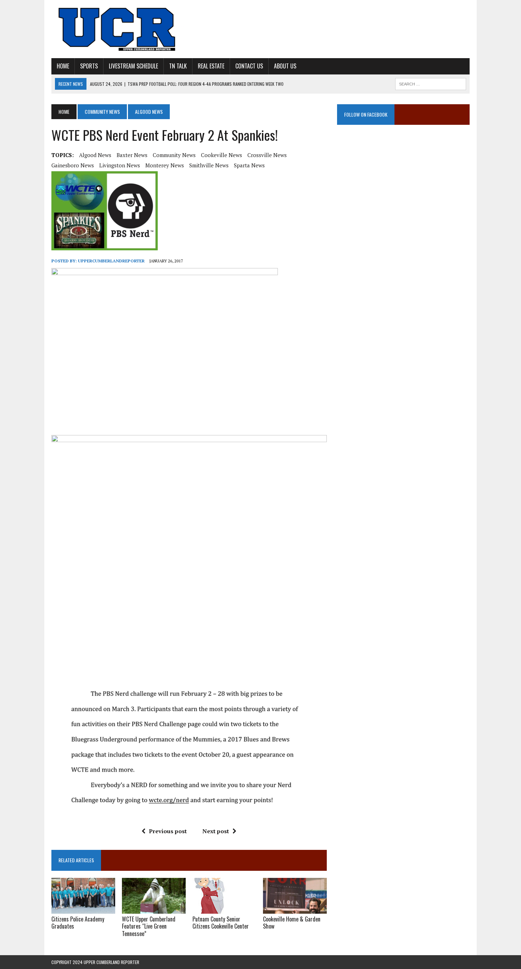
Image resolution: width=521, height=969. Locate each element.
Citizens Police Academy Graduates (77, 923)
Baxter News (132, 154)
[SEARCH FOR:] (430, 83)
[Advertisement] (403, 204)
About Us (285, 66)
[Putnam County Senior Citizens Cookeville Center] (209, 909)
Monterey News (164, 165)
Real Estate (211, 66)
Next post (215, 831)
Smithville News (209, 165)
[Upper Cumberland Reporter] (117, 29)
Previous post (168, 831)
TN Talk (178, 66)
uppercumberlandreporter (111, 260)
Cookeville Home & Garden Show (291, 923)
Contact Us (249, 66)
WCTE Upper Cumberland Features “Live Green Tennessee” (148, 926)
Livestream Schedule (133, 66)
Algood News (95, 154)
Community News (102, 111)
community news (174, 154)
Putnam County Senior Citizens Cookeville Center (220, 923)
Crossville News (267, 154)
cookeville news (221, 154)
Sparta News (249, 165)
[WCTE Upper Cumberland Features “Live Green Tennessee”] (154, 909)
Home (63, 66)
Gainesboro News (72, 165)
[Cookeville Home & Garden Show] (295, 909)
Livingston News (119, 165)
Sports (89, 66)
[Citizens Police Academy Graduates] (83, 909)
